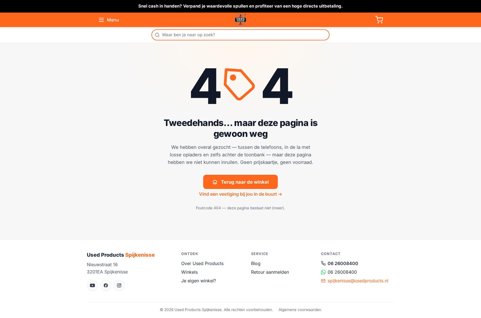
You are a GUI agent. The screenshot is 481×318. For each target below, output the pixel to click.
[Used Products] (240, 19)
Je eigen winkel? (198, 280)
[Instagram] (119, 285)
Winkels (189, 272)
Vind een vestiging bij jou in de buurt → (240, 194)
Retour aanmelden (270, 272)
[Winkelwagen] (379, 20)
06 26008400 (343, 263)
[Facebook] (105, 285)
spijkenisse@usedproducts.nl (358, 280)
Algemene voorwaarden (300, 309)
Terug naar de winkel (245, 182)
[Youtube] (92, 285)
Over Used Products (202, 263)
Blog (256, 263)
